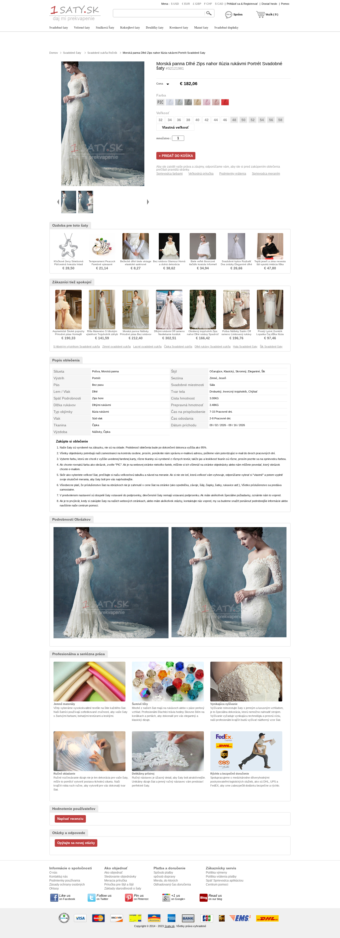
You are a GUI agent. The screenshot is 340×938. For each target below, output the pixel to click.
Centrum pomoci (217, 884)
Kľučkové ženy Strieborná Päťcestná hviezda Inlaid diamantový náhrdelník (68, 264)
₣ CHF (208, 3)
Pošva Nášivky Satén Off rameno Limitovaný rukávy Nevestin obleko (236, 334)
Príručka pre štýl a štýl (119, 884)
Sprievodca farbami (169, 173)
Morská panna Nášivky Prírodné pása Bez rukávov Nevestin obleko (135, 334)
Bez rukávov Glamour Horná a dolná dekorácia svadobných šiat (169, 264)
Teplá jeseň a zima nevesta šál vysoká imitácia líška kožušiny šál (270, 264)
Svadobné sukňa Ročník (102, 52)
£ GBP (197, 3)
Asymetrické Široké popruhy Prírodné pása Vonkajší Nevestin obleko (68, 334)
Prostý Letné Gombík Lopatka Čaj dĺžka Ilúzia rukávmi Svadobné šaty (270, 334)
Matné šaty (201, 27)
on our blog (215, 896)
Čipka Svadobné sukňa (178, 346)
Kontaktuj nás (58, 876)
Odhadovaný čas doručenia (172, 884)
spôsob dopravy (164, 876)
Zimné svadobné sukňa (116, 346)
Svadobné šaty (58, 27)
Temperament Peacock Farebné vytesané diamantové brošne (102, 264)
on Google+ (178, 896)
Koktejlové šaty (130, 27)
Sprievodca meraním (266, 173)
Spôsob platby (163, 872)
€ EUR (186, 3)
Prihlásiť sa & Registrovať (242, 3)
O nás (53, 872)
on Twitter (104, 896)
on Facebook (67, 896)
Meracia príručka (115, 880)
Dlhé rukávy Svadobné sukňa (212, 346)
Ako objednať (113, 872)
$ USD (175, 3)
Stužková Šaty (105, 27)
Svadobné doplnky (226, 27)
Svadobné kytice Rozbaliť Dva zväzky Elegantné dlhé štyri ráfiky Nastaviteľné (236, 264)
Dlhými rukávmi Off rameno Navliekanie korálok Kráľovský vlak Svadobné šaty (169, 336)
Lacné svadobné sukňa (147, 346)
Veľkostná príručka (201, 173)
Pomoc (285, 3)
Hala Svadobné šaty (245, 346)
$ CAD (219, 3)
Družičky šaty (155, 27)
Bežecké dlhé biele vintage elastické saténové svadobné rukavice (135, 264)
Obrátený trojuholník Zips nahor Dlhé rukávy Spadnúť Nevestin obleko (203, 334)
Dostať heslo (269, 3)
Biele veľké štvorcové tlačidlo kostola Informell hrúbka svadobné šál (203, 264)
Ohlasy (54, 888)
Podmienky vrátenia (232, 173)
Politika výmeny (216, 872)
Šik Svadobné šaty (271, 346)
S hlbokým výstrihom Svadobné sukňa (76, 346)
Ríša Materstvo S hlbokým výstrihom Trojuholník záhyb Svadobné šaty (102, 334)
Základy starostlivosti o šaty (122, 888)
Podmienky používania (64, 880)
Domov (53, 52)
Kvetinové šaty (179, 27)
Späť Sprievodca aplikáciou (224, 880)
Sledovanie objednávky (120, 876)
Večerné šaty (82, 27)
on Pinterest (141, 896)
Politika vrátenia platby (221, 876)
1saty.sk (170, 926)
